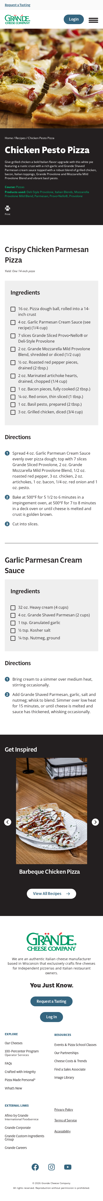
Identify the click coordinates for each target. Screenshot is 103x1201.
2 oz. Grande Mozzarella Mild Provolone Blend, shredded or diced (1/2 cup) (54, 351)
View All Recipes (47, 893)
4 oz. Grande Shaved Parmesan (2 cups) (54, 615)
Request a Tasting (17, 5)
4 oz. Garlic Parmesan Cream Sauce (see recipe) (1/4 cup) (54, 324)
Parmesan (41, 196)
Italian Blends (64, 192)
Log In (51, 1017)
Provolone (76, 196)
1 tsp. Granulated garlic (39, 622)
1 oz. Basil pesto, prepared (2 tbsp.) (50, 404)
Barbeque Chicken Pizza (49, 872)
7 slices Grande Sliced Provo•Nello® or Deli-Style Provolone (53, 338)
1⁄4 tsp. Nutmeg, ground (39, 638)
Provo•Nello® (59, 196)
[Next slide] (95, 822)
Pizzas (20, 187)
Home (9, 138)
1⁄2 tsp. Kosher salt (34, 630)
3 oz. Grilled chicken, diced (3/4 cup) (50, 412)
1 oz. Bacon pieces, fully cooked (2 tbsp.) (54, 389)
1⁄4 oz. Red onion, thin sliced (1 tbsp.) (50, 396)
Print (7, 214)
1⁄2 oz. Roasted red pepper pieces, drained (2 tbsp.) (48, 365)
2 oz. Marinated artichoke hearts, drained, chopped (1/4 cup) (48, 378)
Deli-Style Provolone (40, 192)
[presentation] (51, 811)
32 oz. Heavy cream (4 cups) (43, 607)
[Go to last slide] (7, 822)
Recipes (20, 138)
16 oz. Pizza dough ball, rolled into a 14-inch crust (53, 311)
